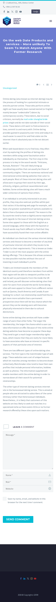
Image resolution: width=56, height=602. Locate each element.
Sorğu (35, 11)
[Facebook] (4, 12)
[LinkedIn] (8, 12)
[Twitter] (12, 12)
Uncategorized (10, 88)
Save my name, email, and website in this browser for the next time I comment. (27, 500)
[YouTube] (20, 12)
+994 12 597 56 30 (13, 7)
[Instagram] (16, 12)
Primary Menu (50, 21)
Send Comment (18, 519)
